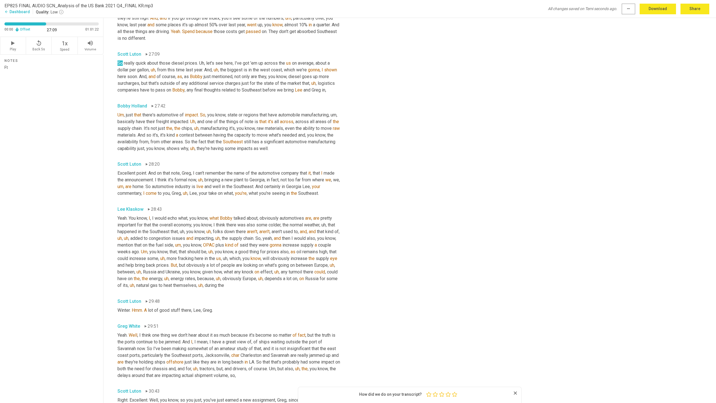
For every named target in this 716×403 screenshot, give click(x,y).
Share (694, 8)
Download (658, 8)
